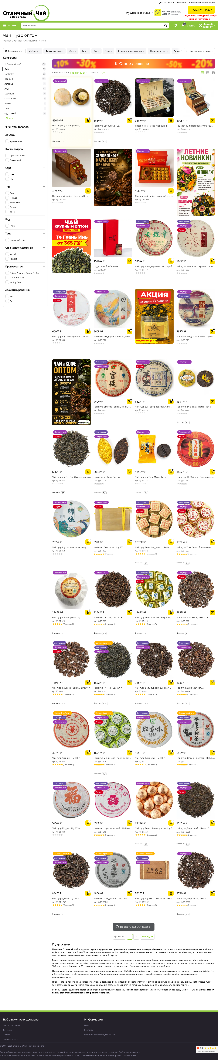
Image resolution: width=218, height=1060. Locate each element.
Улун (24, 88)
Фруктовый (24, 113)
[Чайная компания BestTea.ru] (26, 13)
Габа (24, 108)
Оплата (6, 1034)
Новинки (181, 2)
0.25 (187, 633)
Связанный (24, 98)
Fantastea (24, 74)
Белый (24, 103)
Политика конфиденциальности (99, 1034)
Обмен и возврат (11, 1039)
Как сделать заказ (11, 1025)
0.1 (63, 493)
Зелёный (24, 83)
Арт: (54, 129)
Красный (24, 93)
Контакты (88, 1030)
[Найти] (165, 25)
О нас (86, 1025)
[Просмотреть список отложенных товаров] (175, 25)
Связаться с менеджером (202, 2)
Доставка (7, 1030)
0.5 (187, 423)
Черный (24, 78)
